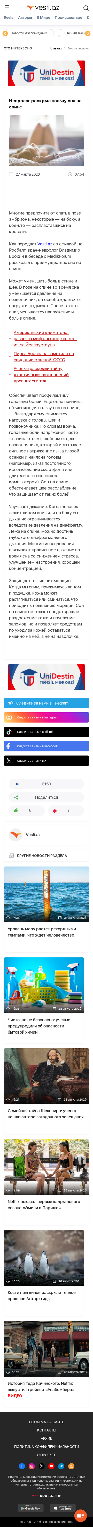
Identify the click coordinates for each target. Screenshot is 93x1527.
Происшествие (68, 17)
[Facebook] (22, 1466)
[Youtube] (51, 1466)
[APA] (46, 1496)
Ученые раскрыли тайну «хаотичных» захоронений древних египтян (41, 374)
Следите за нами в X (32, 760)
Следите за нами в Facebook (37, 746)
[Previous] (5, 34)
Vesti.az (44, 243)
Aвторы (25, 17)
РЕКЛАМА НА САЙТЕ (46, 1422)
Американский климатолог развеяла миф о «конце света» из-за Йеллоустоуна (45, 338)
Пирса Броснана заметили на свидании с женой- (44, 356)
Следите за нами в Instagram (37, 717)
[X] (41, 1466)
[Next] (88, 34)
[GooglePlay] (31, 1508)
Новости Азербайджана (29, 33)
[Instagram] (32, 1466)
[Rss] (71, 1466)
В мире (43, 17)
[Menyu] (7, 7)
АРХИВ (46, 1438)
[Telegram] (61, 1466)
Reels (8, 17)
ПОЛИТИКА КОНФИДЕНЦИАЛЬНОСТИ (46, 1447)
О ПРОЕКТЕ (46, 1455)
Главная (56, 48)
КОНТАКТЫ (46, 1430)
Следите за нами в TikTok (35, 732)
